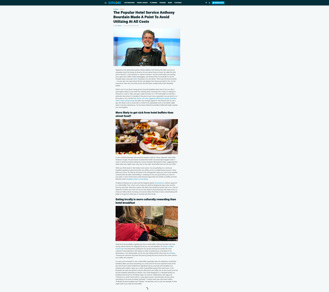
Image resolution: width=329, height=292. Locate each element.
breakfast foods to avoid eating (137, 179)
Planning (153, 3)
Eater (135, 79)
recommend (159, 183)
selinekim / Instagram (172, 239)
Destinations (129, 3)
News (170, 3)
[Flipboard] (206, 2)
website (171, 253)
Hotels (122, 9)
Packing (163, 3)
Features (178, 3)
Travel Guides (142, 3)
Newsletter (219, 3)
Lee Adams (118, 25)
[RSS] (209, 2)
